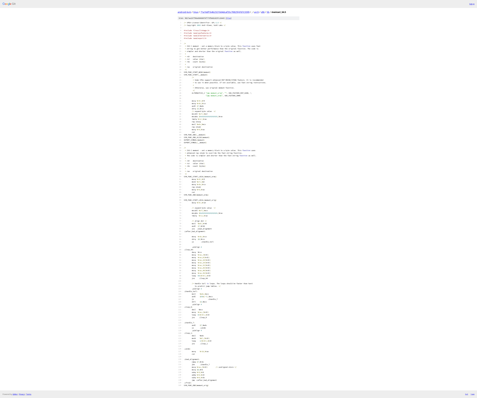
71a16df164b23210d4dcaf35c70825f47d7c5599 (224, 12)
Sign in (472, 4)
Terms (28, 394)
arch (256, 12)
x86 (263, 12)
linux (195, 12)
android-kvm (184, 12)
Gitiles (15, 394)
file (229, 18)
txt (466, 394)
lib (268, 12)
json (473, 394)
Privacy (22, 394)
